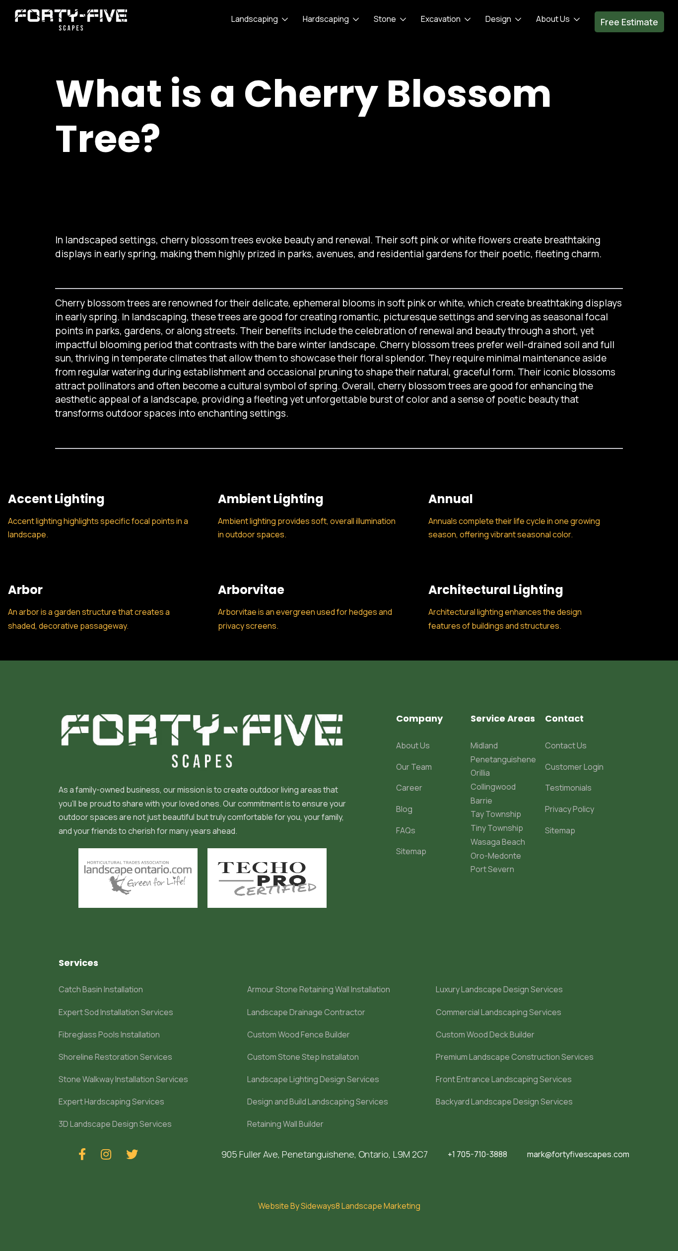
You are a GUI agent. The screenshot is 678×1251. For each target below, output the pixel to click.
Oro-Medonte (496, 855)
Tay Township (496, 814)
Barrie (481, 800)
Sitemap (411, 851)
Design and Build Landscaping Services (317, 1101)
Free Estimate (629, 22)
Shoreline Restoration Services (115, 1056)
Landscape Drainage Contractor (306, 1012)
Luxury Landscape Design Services (499, 989)
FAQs (405, 830)
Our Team (414, 766)
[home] (71, 19)
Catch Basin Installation (101, 989)
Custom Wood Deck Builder (485, 1034)
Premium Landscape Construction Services (515, 1056)
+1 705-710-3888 (477, 1154)
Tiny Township (497, 827)
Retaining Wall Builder (285, 1123)
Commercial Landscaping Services (498, 1012)
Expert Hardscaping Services (111, 1101)
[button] (257, 19)
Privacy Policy (569, 809)
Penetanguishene (503, 759)
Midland (484, 745)
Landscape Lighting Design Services (313, 1079)
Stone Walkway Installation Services (123, 1079)
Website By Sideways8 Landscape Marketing (339, 1205)
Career (409, 787)
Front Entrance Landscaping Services (504, 1079)
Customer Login (574, 766)
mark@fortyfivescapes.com (578, 1154)
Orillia (480, 772)
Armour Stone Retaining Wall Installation (318, 989)
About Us (413, 745)
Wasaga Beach (498, 841)
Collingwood (493, 786)
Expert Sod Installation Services (116, 1012)
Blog (404, 809)
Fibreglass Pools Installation (109, 1034)
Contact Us (566, 745)
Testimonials (568, 787)
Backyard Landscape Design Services (504, 1101)
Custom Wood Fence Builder (298, 1034)
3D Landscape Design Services (115, 1123)
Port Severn (492, 869)
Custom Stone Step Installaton (303, 1056)
